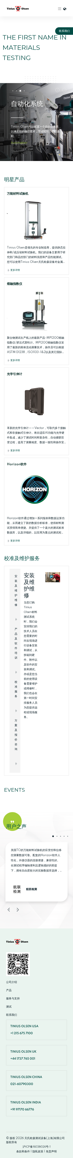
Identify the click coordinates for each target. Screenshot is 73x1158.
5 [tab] (67, 836)
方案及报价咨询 (16, 739)
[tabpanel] (36, 122)
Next (64, 90)
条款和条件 (23, 1151)
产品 (9, 990)
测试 (9, 1006)
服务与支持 (13, 998)
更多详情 (15, 270)
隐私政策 (37, 1151)
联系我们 (11, 1014)
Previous (57, 90)
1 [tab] (12, 90)
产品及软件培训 (16, 648)
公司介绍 (11, 982)
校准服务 (16, 693)
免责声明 (51, 1151)
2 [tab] (16, 90)
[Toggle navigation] (60, 9)
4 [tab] (24, 90)
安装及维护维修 (16, 595)
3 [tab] (20, 91)
